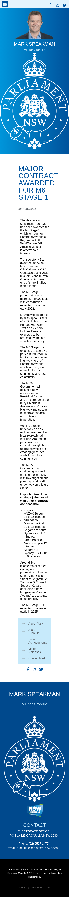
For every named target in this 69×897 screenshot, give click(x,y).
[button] (5, 4)
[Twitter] (64, 5)
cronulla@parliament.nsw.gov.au (38, 847)
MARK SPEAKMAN (34, 44)
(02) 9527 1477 (39, 843)
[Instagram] (57, 5)
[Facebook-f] (50, 5)
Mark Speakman (34, 694)
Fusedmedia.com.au (40, 887)
